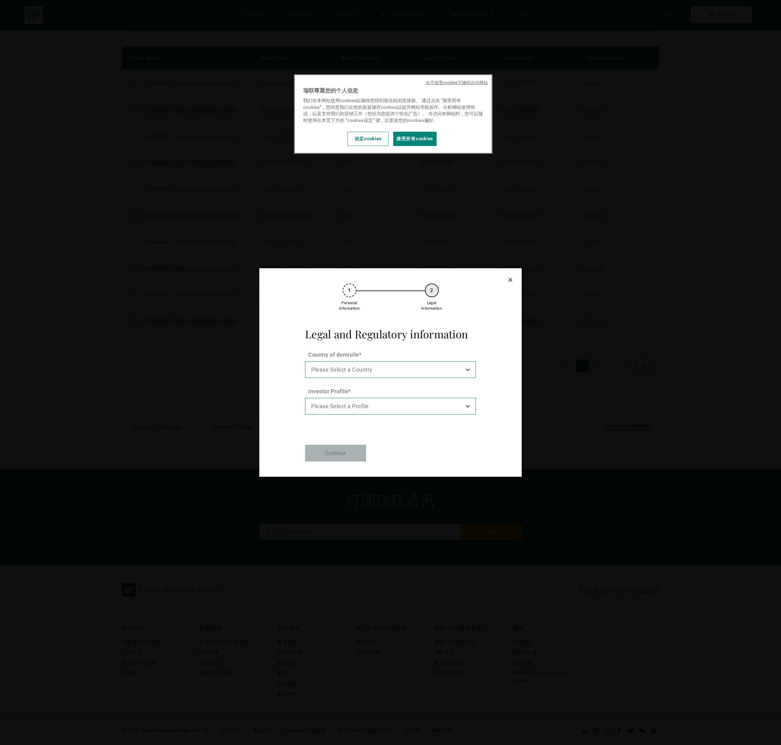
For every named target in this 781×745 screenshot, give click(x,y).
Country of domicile (333, 354)
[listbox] (390, 369)
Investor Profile (328, 391)
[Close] (510, 279)
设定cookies (368, 138)
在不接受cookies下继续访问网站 (457, 82)
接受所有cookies (415, 138)
